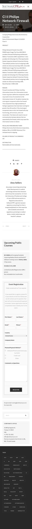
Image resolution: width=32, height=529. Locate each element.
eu (26, 472)
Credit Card (17, 355)
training (12, 510)
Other (17, 358)
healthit (14, 480)
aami (17, 457)
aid (9, 461)
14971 (5, 457)
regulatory (13, 491)
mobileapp (16, 484)
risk (5, 495)
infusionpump (7, 484)
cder (20, 461)
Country (7, 333)
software (6, 499)
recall (12, 27)
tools (5, 510)
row (10, 495)
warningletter (21, 510)
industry (22, 480)
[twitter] (22, 1)
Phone (18, 325)
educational (6, 472)
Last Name (19, 317)
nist (14, 488)
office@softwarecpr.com (11, 437)
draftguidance (17, 469)
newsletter (6, 488)
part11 (20, 488)
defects (7, 27)
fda (4, 476)
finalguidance (12, 476)
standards (6, 507)
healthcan (6, 480)
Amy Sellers (8, 24)
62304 (11, 457)
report (21, 491)
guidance (21, 476)
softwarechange (16, 499)
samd (22, 495)
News (17, 24)
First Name (8, 317)
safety (16, 495)
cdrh (26, 461)
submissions (22, 507)
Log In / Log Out (12, 1)
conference (6, 465)
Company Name (9, 340)
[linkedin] (19, 1)
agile (22, 457)
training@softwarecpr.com (19, 403)
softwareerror (7, 503)
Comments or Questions (12, 363)
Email (7, 325)
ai (4, 461)
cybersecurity (16, 465)
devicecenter (7, 469)
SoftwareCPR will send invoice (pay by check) (17, 352)
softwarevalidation (19, 503)
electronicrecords (17, 472)
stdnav (14, 507)
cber (14, 461)
